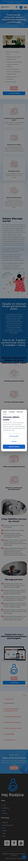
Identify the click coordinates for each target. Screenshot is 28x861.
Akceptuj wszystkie (14, 446)
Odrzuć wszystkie (14, 436)
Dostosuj (14, 441)
